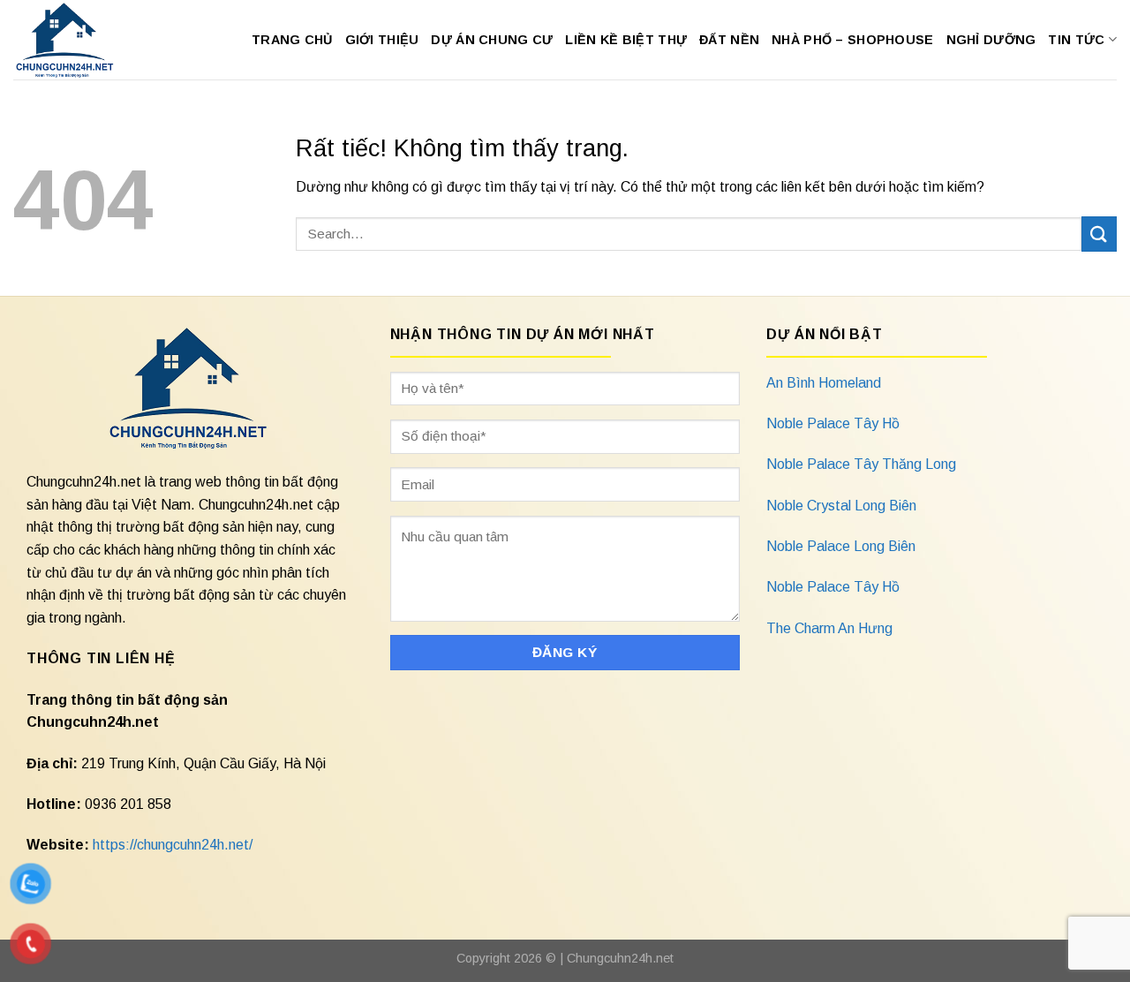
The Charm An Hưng (829, 628)
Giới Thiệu (382, 40)
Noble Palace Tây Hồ (833, 423)
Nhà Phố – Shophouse (852, 40)
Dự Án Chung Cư (492, 40)
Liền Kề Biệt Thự (626, 40)
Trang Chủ (292, 40)
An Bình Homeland (823, 382)
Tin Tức (1076, 40)
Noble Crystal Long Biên (841, 505)
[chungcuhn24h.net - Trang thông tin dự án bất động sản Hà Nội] (73, 39)
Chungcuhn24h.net (620, 958)
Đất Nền (729, 40)
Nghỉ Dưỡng (991, 40)
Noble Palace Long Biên (840, 546)
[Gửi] (1099, 233)
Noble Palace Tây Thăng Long (861, 464)
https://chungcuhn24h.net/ (172, 844)
